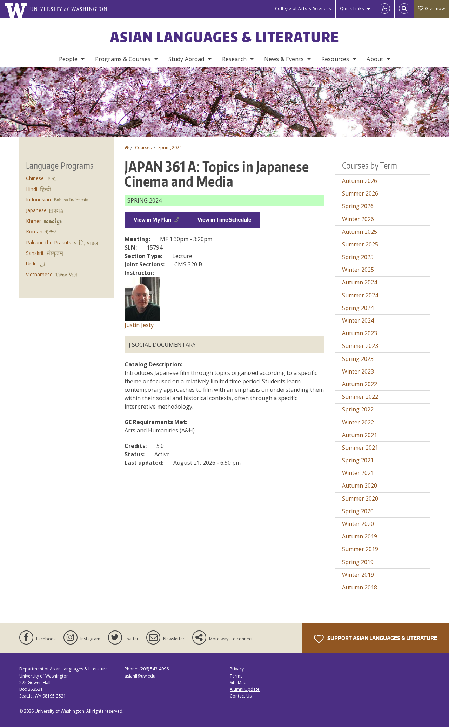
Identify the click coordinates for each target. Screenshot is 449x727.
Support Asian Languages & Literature (381, 638)
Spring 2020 (358, 511)
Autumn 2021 (359, 435)
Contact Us (241, 696)
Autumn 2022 (359, 384)
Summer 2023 (360, 346)
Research (234, 59)
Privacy (237, 669)
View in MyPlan (152, 220)
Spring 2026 (358, 206)
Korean (34, 231)
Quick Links (352, 9)
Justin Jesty (139, 325)
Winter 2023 (358, 371)
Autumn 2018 (359, 587)
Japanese (36, 210)
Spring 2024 (170, 148)
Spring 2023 (358, 359)
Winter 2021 (358, 473)
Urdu (31, 263)
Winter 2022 (358, 422)
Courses (143, 148)
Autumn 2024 (359, 282)
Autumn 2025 (359, 232)
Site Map (238, 683)
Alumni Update (245, 689)
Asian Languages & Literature (224, 37)
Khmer (33, 221)
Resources (335, 59)
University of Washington (59, 711)
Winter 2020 (358, 524)
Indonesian (38, 199)
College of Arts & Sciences (303, 9)
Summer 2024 (360, 295)
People (68, 59)
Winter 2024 (358, 320)
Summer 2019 (360, 549)
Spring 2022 (358, 409)
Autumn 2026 (359, 181)
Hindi (31, 189)
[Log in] (384, 9)
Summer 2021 (360, 447)
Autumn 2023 (359, 333)
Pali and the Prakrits (48, 242)
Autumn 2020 (359, 485)
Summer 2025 (360, 244)
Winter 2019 (358, 575)
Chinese (35, 178)
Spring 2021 (358, 460)
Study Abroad (186, 59)
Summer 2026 (360, 193)
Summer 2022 (360, 397)
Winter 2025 (358, 269)
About (375, 59)
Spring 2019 (358, 562)
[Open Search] (404, 9)
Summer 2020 (360, 498)
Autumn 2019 (359, 536)
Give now (435, 9)
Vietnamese (39, 274)
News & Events (284, 59)
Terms (236, 676)
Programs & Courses (123, 59)
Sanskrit (35, 253)
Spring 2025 (358, 257)
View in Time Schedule (224, 220)
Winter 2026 (358, 219)
